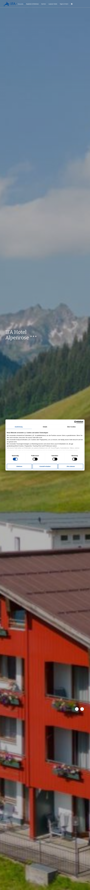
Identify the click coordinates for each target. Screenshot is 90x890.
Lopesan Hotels (52, 4)
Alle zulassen (71, 466)
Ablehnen (19, 466)
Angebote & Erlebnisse (32, 4)
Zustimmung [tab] (19, 427)
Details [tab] (45, 427)
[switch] (35, 459)
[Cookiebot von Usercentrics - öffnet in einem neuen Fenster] (75, 422)
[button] (71, 5)
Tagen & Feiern (64, 4)
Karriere (43, 4)
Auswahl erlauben (45, 466)
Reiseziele (20, 4)
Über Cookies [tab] (71, 427)
